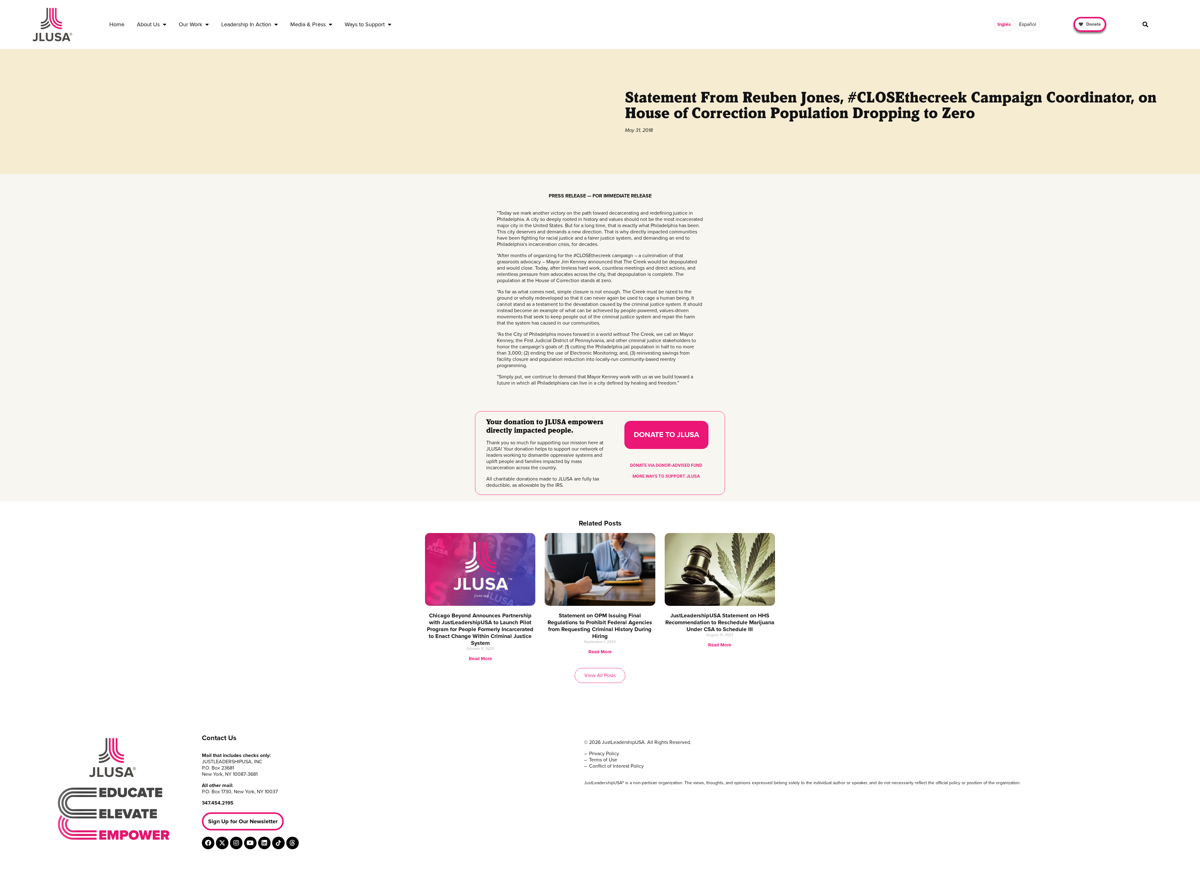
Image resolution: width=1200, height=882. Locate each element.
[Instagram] (236, 843)
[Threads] (292, 843)
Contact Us (219, 738)
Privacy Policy (604, 753)
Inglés (1004, 24)
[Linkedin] (264, 843)
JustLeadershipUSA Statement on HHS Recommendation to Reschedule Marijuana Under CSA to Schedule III (719, 622)
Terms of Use (603, 760)
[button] (1145, 24)
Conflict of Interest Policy (616, 766)
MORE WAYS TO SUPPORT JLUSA (666, 476)
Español (1027, 24)
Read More (480, 658)
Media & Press (308, 24)
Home (116, 24)
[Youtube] (250, 843)
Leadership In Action (246, 24)
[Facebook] (208, 843)
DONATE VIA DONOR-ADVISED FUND (666, 465)
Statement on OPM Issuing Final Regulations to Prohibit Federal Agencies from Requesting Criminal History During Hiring (600, 626)
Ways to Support (365, 24)
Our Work (190, 24)
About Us (148, 24)
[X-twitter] (222, 843)
